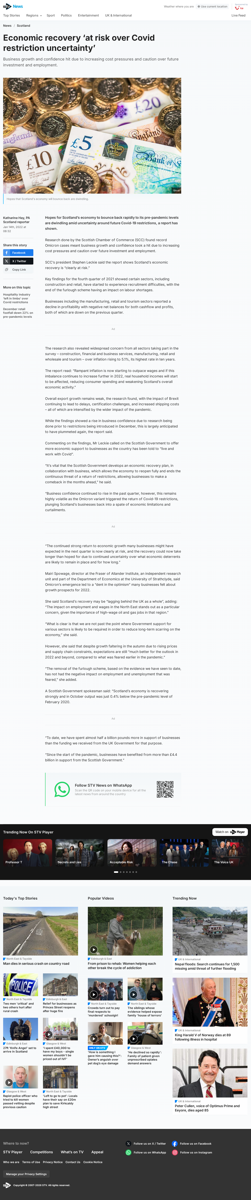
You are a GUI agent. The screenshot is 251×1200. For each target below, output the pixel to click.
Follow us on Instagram (196, 1152)
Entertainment (88, 15)
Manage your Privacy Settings (26, 1174)
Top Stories (11, 15)
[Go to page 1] (116, 872)
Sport (51, 15)
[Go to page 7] (136, 872)
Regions (32, 15)
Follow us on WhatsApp (150, 1152)
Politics (66, 15)
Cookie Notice (92, 1162)
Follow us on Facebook (195, 1143)
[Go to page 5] (130, 872)
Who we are (11, 1162)
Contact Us (72, 1162)
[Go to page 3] (124, 872)
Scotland (23, 25)
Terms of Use (31, 1162)
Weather (169, 6)
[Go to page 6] (133, 872)
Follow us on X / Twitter (150, 1143)
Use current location (214, 6)
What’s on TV (72, 1152)
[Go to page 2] (120, 872)
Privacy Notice (53, 1162)
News (7, 25)
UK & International (118, 15)
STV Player (12, 1152)
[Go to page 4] (127, 872)
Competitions (41, 1152)
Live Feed (239, 15)
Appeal (97, 1152)
